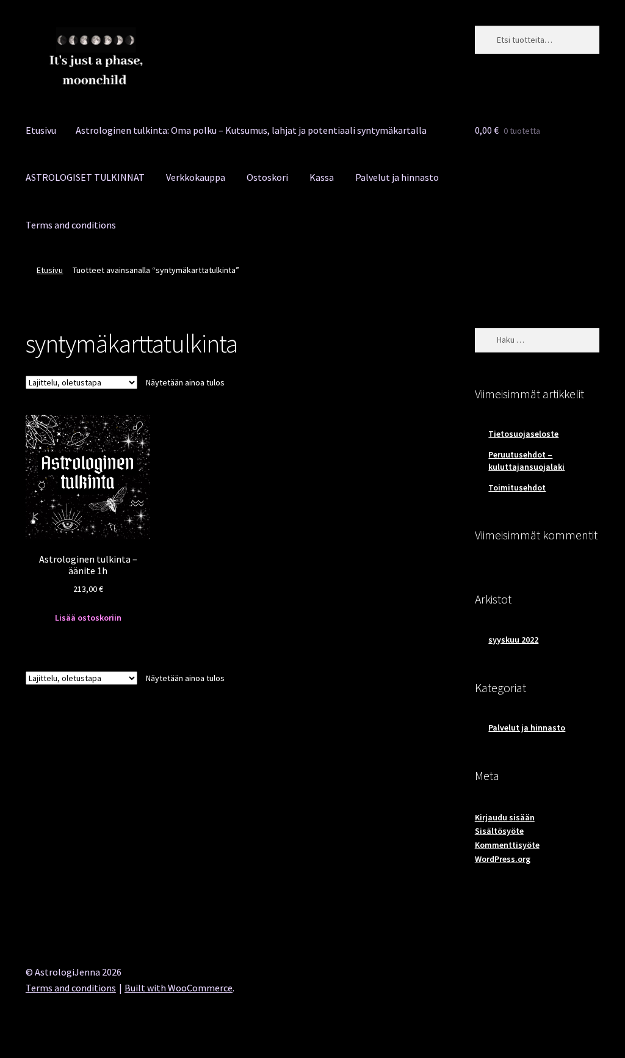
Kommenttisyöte (507, 844)
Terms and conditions (71, 225)
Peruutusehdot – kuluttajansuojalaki (526, 460)
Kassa (321, 177)
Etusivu (41, 130)
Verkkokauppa (195, 177)
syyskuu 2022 (513, 639)
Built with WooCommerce (179, 988)
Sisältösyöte (499, 830)
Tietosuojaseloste (523, 433)
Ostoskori (267, 177)
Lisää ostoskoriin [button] (88, 617)
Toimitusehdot (517, 487)
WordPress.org (502, 858)
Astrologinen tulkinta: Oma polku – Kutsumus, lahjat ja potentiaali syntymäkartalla (251, 130)
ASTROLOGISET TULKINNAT (85, 177)
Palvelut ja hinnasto (397, 177)
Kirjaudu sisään (505, 817)
